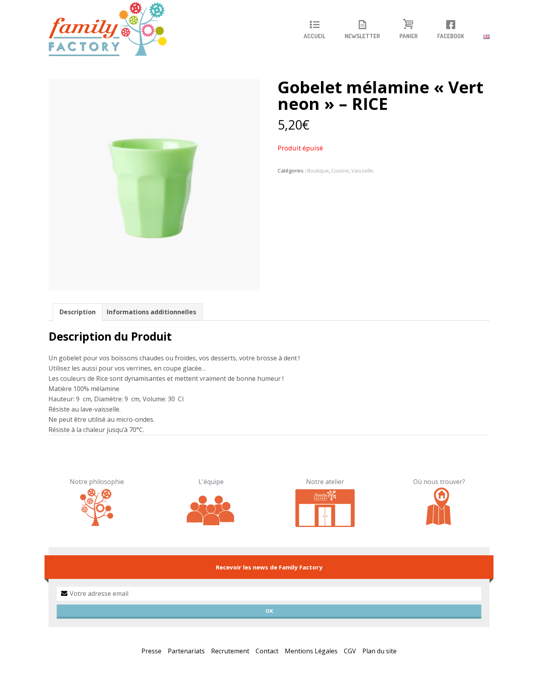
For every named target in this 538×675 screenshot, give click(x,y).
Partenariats (186, 651)
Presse (151, 651)
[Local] (325, 507)
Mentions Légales (311, 651)
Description (77, 312)
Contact (267, 651)
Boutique (318, 170)
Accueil (314, 36)
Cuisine (340, 170)
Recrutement (230, 651)
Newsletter (362, 36)
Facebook (450, 36)
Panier (408, 36)
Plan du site (379, 651)
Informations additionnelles (151, 312)
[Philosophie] (97, 507)
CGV (350, 651)
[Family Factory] (112, 29)
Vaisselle (362, 170)
